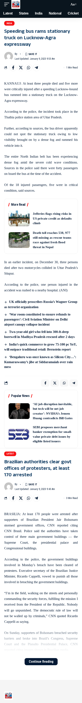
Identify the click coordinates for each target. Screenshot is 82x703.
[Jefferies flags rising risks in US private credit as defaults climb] (19, 218)
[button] (7, 4)
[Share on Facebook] (13, 67)
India (9, 23)
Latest (10, 453)
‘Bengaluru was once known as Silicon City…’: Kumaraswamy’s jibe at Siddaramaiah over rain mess (40, 362)
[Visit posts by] (8, 56)
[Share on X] (20, 67)
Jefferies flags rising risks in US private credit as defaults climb (52, 218)
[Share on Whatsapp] (28, 67)
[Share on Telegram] (36, 67)
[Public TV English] (15, 4)
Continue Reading (41, 662)
